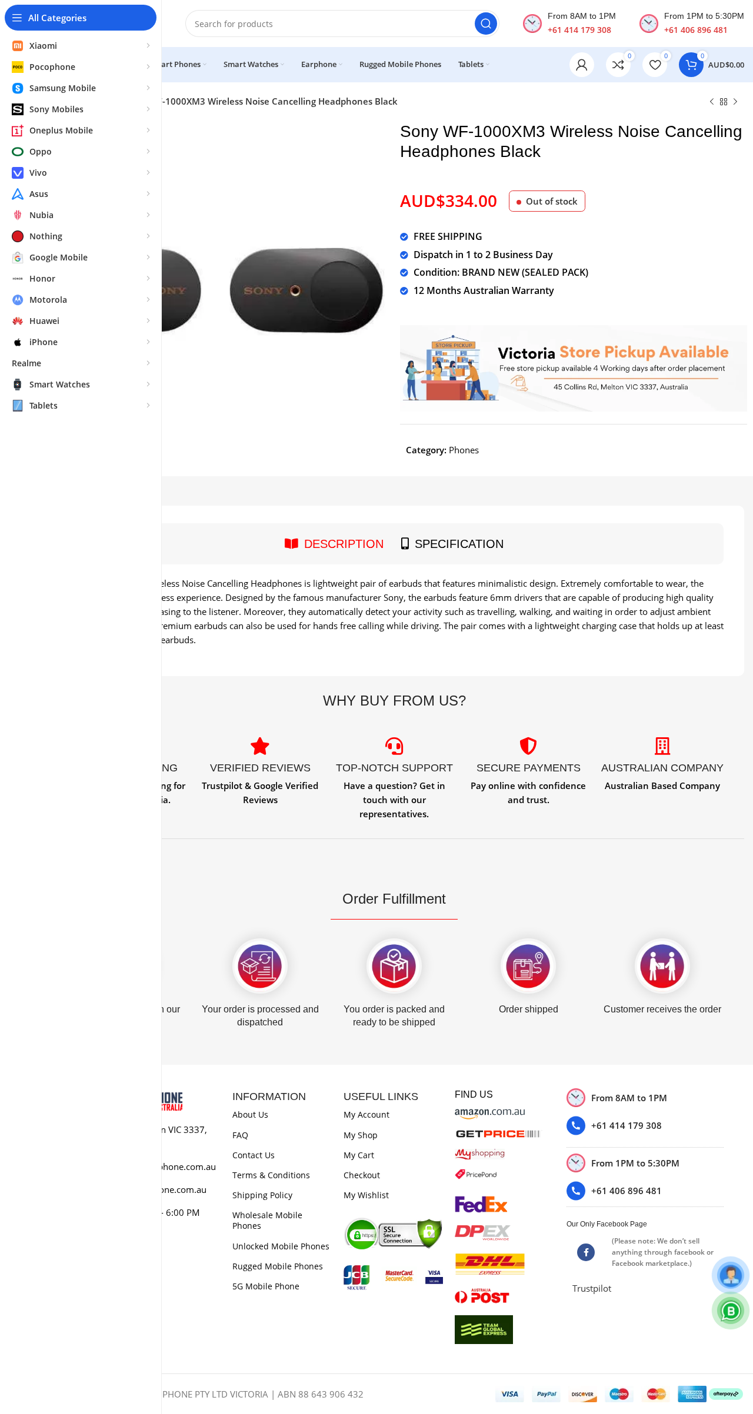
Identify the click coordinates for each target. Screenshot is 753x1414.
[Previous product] (712, 102)
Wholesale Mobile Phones (267, 1220)
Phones (464, 450)
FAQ (240, 1135)
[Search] (486, 23)
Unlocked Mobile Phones (280, 1246)
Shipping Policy (262, 1195)
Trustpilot (591, 1288)
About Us (250, 1114)
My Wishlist (366, 1195)
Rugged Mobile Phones (277, 1266)
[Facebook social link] (586, 1252)
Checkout (362, 1175)
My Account (366, 1114)
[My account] (582, 64)
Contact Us (253, 1155)
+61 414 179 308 (579, 29)
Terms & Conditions (271, 1175)
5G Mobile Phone (265, 1286)
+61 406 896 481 (696, 29)
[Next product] (735, 102)
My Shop (361, 1135)
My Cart (359, 1155)
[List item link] (645, 1125)
